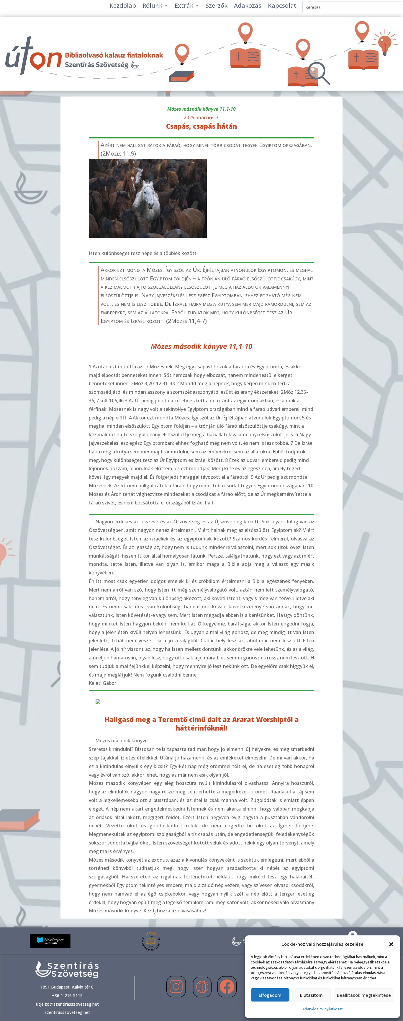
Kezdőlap (122, 6)
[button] (391, 944)
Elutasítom (311, 995)
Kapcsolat (282, 6)
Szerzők (216, 6)
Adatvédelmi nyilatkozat (322, 1009)
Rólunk (152, 6)
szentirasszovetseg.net (67, 1012)
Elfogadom (270, 995)
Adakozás (247, 6)
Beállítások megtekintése (364, 995)
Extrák (184, 6)
